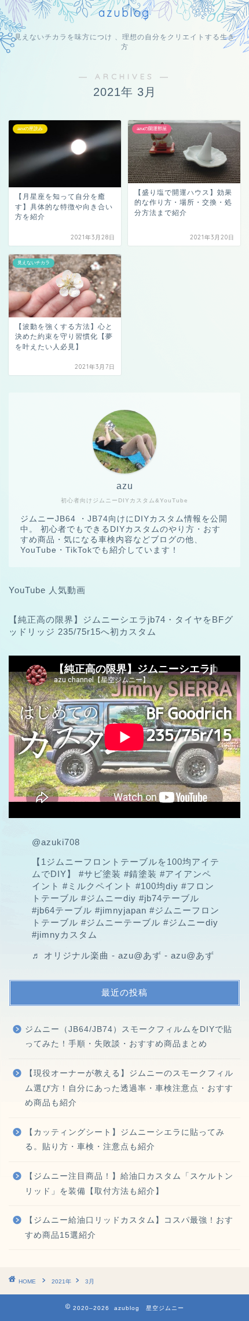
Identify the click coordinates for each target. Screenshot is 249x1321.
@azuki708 (56, 842)
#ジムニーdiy (108, 898)
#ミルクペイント (98, 886)
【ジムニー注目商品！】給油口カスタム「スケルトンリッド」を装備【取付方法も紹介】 (129, 1184)
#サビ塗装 (100, 874)
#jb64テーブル (62, 910)
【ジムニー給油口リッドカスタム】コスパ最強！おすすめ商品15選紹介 (129, 1227)
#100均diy (157, 886)
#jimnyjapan (121, 910)
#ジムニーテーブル (120, 922)
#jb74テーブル (169, 898)
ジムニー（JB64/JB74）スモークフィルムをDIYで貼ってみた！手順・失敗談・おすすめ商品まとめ (128, 1037)
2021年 (61, 1281)
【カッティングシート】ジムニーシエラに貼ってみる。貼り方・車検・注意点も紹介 (125, 1140)
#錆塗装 (140, 874)
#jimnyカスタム (64, 934)
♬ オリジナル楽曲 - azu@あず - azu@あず (123, 955)
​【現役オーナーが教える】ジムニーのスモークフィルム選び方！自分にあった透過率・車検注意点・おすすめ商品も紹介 (129, 1088)
